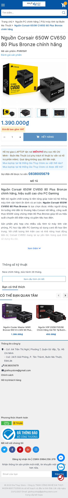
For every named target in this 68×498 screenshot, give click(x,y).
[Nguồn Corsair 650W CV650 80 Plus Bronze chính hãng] (34, 84)
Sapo (40, 495)
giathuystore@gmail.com (17, 370)
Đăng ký (59, 474)
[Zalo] (61, 467)
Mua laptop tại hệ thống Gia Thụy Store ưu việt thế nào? (33, 163)
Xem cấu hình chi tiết (34, 279)
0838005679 (38, 174)
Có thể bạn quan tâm (19, 295)
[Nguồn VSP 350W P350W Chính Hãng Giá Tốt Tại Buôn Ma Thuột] (51, 320)
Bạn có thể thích (13, 287)
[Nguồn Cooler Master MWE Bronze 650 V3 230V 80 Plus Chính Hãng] (17, 320)
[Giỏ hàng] (63, 5)
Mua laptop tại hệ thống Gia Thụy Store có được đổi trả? (33, 166)
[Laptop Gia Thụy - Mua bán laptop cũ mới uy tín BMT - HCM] (34, 3)
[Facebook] (61, 458)
